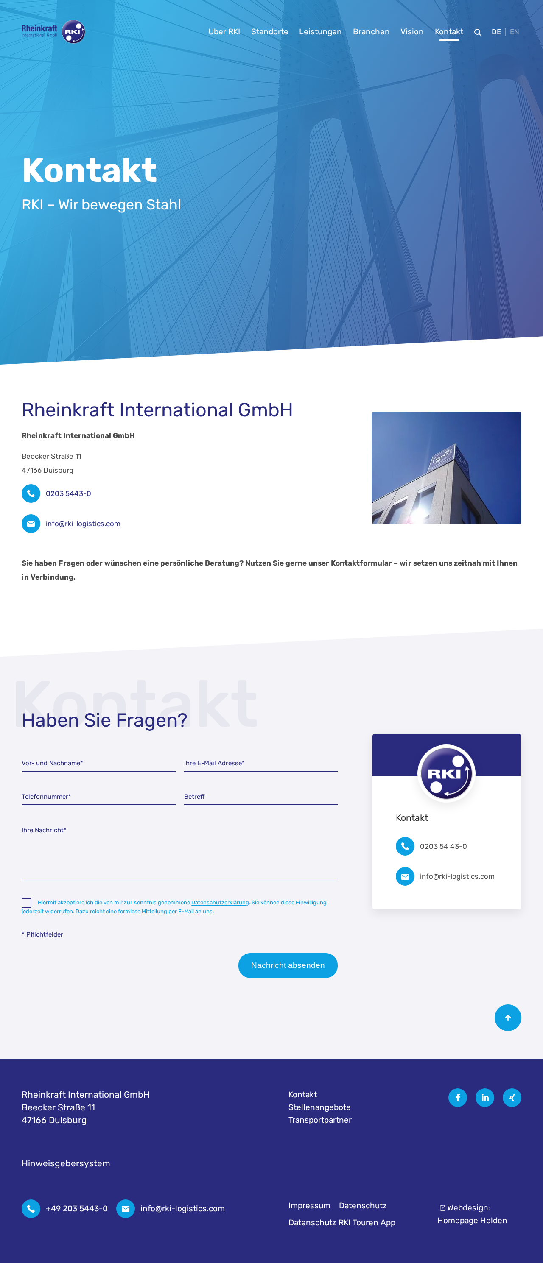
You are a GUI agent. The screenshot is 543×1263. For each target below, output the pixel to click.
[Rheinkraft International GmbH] (53, 32)
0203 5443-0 (68, 493)
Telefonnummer (46, 796)
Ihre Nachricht (44, 830)
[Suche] (478, 32)
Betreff (194, 796)
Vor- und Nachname (52, 763)
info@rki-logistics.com (83, 523)
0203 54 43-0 (443, 846)
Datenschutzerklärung (220, 903)
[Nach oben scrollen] (508, 1017)
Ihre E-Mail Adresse (214, 763)
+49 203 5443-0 (77, 1208)
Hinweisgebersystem (66, 1163)
